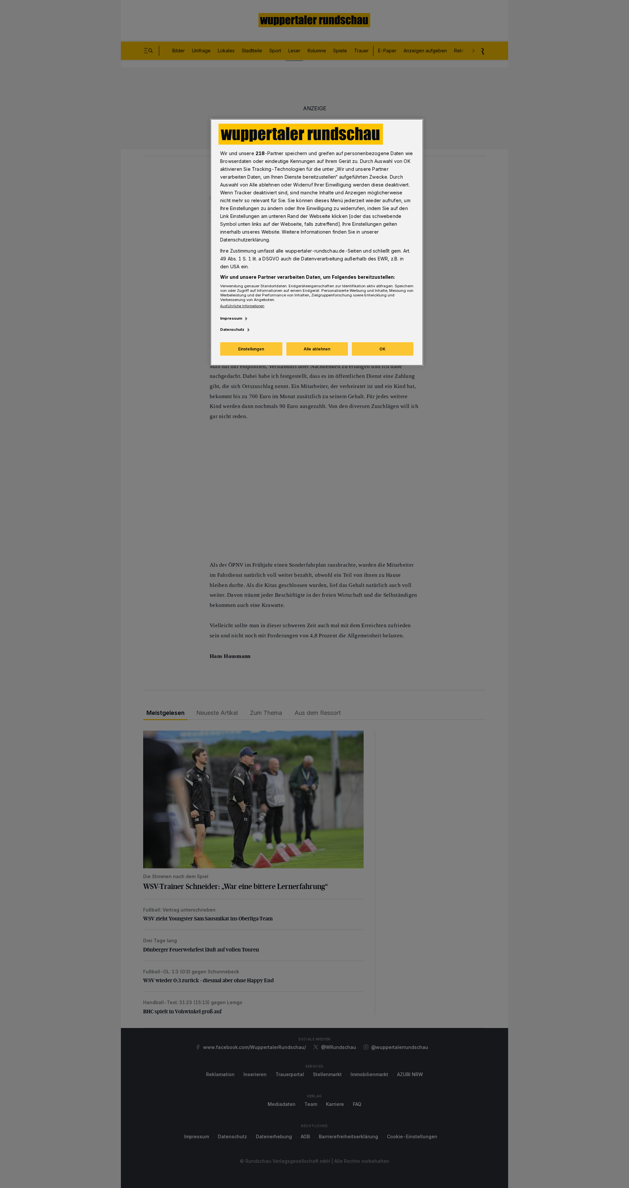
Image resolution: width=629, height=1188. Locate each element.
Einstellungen (251, 348)
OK (382, 348)
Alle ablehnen (317, 348)
